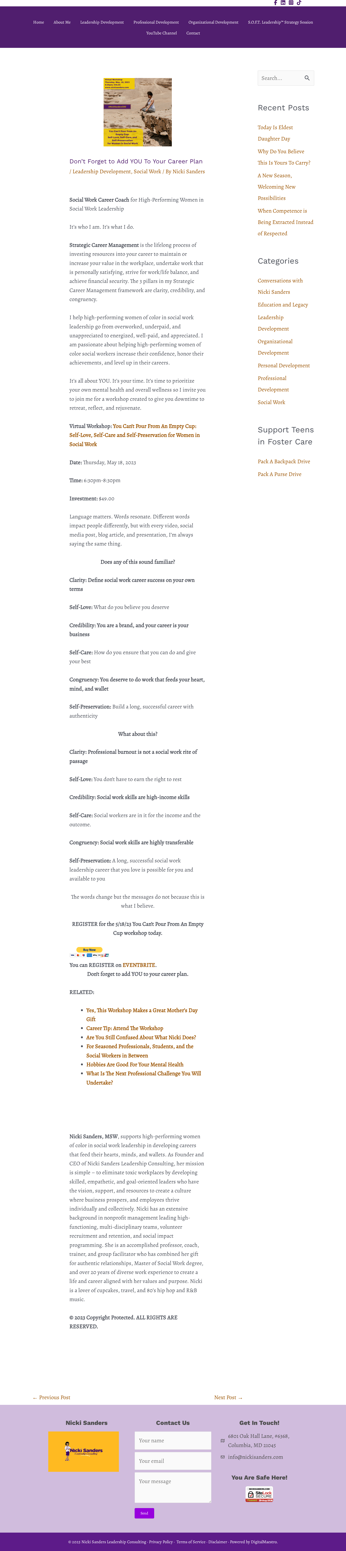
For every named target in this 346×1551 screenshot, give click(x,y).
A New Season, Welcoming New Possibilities (277, 187)
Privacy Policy (161, 1542)
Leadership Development (102, 22)
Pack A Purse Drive (280, 474)
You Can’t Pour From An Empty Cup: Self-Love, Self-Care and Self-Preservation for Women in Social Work (134, 435)
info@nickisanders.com (255, 1457)
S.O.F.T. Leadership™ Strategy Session (280, 22)
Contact (193, 33)
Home (38, 22)
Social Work (147, 171)
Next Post (228, 1397)
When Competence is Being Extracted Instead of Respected (286, 222)
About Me (62, 22)
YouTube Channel (161, 33)
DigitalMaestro (264, 1542)
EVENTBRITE (139, 965)
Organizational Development (213, 22)
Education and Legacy (283, 304)
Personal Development (284, 365)
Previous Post (51, 1397)
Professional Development (156, 22)
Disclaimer (217, 1542)
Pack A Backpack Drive (284, 461)
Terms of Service (191, 1542)
